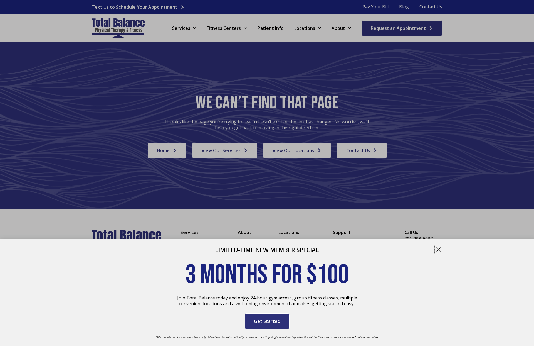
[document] (267, 173)
